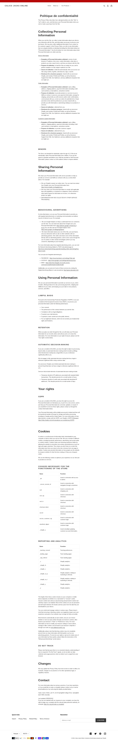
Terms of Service (44, 718)
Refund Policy (33, 718)
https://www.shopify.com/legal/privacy (51, 187)
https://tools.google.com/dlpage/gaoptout (52, 229)
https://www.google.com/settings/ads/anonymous (62, 260)
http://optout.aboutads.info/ (71, 270)
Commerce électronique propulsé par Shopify (95, 738)
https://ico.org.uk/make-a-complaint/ (54, 704)
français (16, 733)
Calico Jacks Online (16, 6)
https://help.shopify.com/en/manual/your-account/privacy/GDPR (56, 420)
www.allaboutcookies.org (58, 627)
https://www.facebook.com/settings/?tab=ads (62, 258)
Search (14, 718)
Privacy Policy (23, 718)
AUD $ (25, 733)
